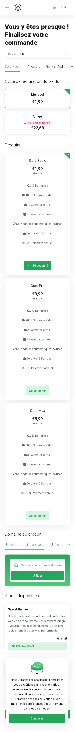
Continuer (37, 718)
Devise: (16, 54)
